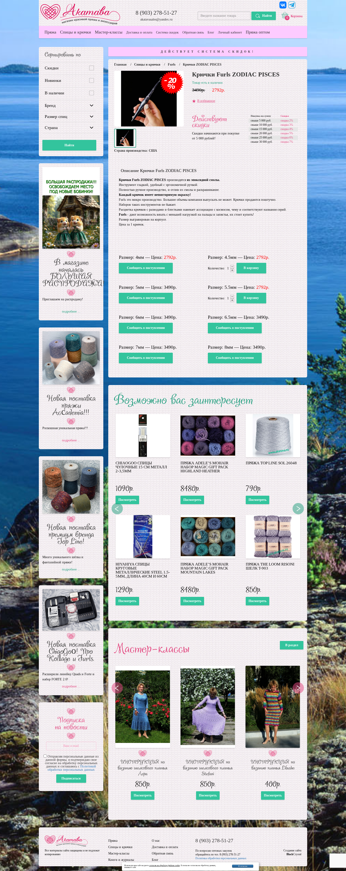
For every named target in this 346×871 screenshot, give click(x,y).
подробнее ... (71, 311)
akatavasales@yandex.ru (156, 19)
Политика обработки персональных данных (220, 858)
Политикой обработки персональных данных (72, 768)
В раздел (291, 645)
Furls (171, 64)
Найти (267, 15)
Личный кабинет (230, 32)
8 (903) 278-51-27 (156, 13)
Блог (211, 32)
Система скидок (167, 32)
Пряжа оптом (258, 32)
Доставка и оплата (139, 32)
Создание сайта (292, 850)
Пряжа (50, 32)
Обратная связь (193, 32)
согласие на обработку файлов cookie (164, 865)
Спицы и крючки (75, 32)
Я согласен (242, 866)
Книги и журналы (121, 860)
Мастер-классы (108, 32)
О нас (156, 840)
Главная (120, 64)
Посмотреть (127, 500)
